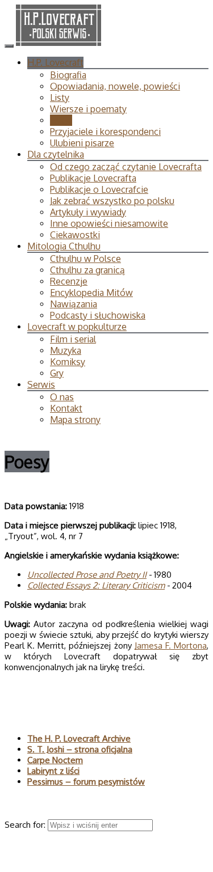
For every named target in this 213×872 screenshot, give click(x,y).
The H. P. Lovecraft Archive (79, 738)
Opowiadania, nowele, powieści (115, 86)
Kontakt (66, 408)
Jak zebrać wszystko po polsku (112, 200)
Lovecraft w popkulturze (77, 326)
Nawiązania (73, 304)
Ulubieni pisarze (82, 143)
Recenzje (68, 281)
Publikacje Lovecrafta (93, 178)
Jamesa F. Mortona (171, 645)
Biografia (68, 75)
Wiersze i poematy (88, 109)
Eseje (61, 120)
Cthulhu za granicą (87, 270)
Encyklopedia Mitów (91, 292)
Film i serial (73, 339)
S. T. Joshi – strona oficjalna (79, 749)
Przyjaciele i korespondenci (105, 131)
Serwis (41, 384)
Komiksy (67, 361)
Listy (59, 97)
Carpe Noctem (55, 760)
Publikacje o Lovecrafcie (99, 189)
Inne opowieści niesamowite (109, 223)
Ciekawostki (75, 234)
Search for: (26, 824)
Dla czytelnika (55, 154)
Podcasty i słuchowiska (97, 315)
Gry (57, 373)
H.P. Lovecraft (55, 62)
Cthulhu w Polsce (85, 258)
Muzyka (65, 350)
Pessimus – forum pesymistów (86, 781)
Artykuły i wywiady (88, 212)
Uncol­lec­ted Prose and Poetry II (87, 574)
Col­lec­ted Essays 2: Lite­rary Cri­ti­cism (96, 585)
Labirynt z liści (53, 770)
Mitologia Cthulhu (64, 246)
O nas (62, 397)
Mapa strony (75, 419)
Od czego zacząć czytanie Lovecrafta (126, 166)
